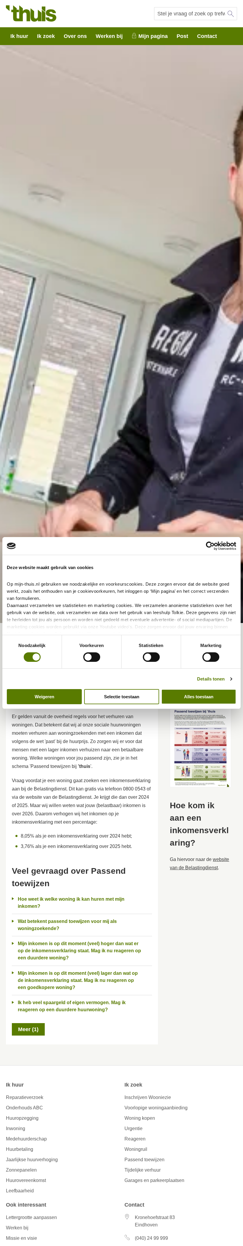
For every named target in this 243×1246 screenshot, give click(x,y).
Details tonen (211, 678)
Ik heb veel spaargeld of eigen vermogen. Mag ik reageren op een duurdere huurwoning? (72, 1006)
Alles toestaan (198, 696)
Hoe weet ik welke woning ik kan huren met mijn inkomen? (71, 903)
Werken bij (109, 36)
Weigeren (44, 696)
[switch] (91, 657)
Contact (207, 36)
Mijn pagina (153, 36)
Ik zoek (46, 36)
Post (182, 36)
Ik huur (19, 36)
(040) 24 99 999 (151, 1238)
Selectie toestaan (121, 696)
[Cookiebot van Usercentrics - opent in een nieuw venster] (210, 545)
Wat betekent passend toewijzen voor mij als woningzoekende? (67, 925)
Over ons (75, 36)
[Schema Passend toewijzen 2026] (200, 743)
